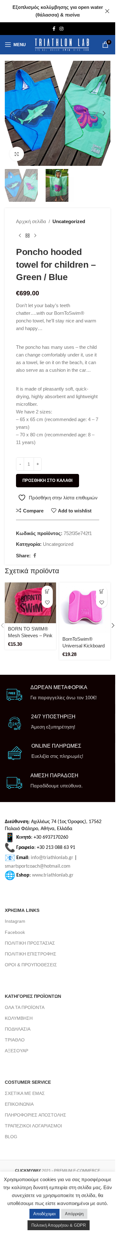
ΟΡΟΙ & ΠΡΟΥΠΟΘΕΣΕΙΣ (31, 964)
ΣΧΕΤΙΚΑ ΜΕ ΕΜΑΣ (25, 1093)
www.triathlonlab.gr (53, 875)
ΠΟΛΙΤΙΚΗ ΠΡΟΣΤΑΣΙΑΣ (30, 943)
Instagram (15, 921)
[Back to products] (27, 235)
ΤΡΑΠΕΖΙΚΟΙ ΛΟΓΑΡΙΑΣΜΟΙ (33, 1125)
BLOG (11, 1136)
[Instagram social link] (61, 29)
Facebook (15, 932)
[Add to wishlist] (47, 602)
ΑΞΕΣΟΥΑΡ (16, 1050)
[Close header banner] (107, 11)
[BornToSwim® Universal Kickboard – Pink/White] (84, 607)
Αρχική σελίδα (31, 221)
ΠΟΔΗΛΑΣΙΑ (17, 1029)
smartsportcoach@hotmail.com (37, 866)
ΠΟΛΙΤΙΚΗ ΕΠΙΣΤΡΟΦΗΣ (30, 953)
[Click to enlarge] (17, 154)
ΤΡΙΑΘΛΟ (15, 1039)
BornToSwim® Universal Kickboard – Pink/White (83, 645)
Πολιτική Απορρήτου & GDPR (58, 1225)
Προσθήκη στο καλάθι (47, 480)
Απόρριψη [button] (74, 1213)
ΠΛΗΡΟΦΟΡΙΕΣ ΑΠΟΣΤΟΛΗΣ (35, 1115)
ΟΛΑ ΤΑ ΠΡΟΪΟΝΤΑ (24, 1007)
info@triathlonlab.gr (52, 857)
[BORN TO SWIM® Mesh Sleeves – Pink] (30, 602)
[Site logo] (62, 44)
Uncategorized (68, 221)
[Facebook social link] (54, 29)
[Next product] (35, 235)
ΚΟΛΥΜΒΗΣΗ (19, 1018)
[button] (11, 113)
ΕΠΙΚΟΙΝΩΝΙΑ (19, 1104)
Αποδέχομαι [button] (44, 1213)
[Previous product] (20, 235)
